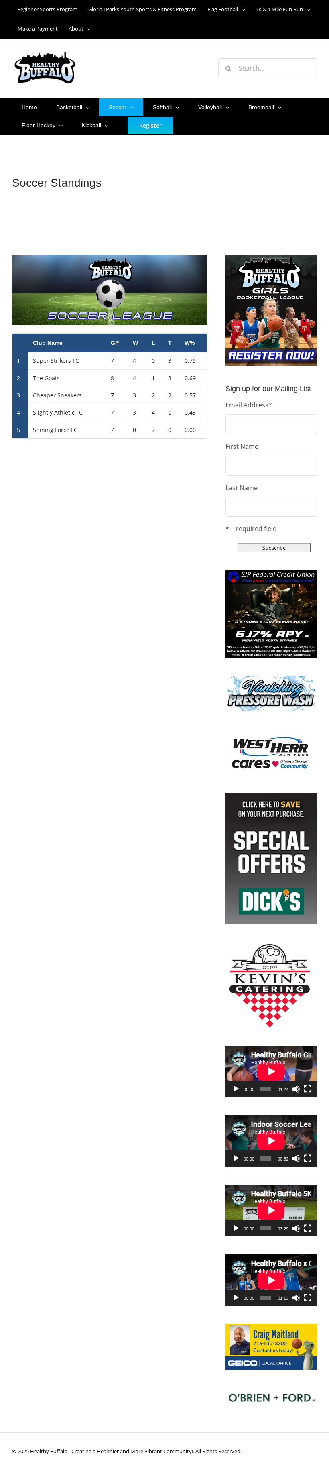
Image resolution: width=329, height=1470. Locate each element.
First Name (241, 446)
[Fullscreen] (308, 1089)
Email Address (248, 405)
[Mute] (296, 1089)
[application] (271, 1071)
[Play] (236, 1089)
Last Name (241, 487)
